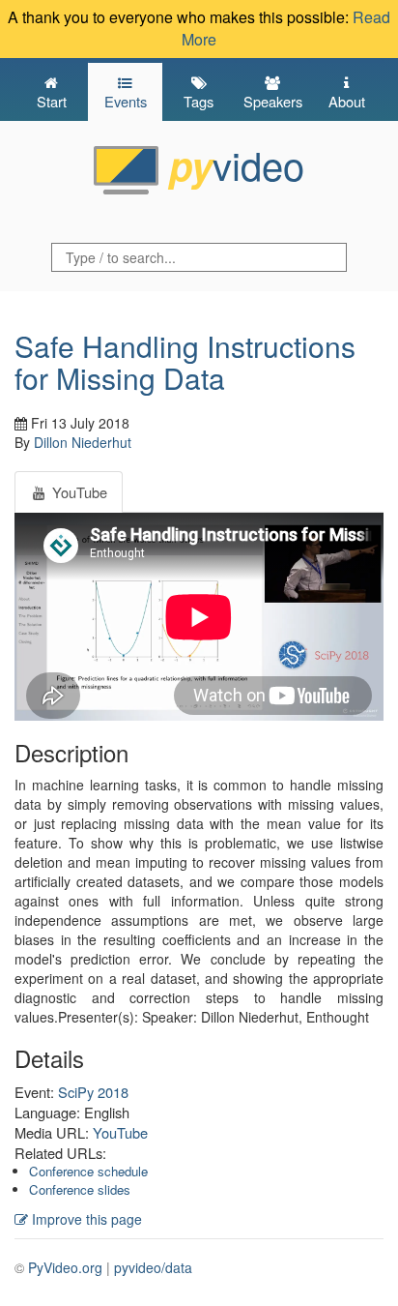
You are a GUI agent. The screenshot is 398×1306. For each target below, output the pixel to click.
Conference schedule (88, 1171)
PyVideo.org (65, 1267)
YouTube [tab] (77, 492)
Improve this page (85, 1219)
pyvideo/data (153, 1267)
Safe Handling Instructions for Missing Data (184, 362)
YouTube (120, 1132)
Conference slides (79, 1189)
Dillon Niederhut (82, 442)
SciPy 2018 (93, 1092)
